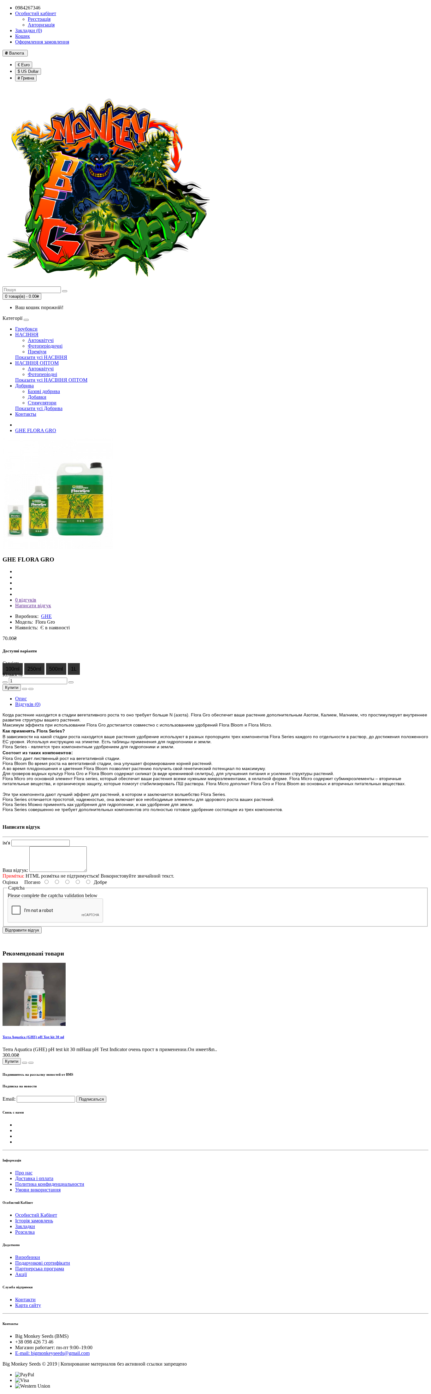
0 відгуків (25, 600)
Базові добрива (44, 391)
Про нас (23, 1172)
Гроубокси (26, 329)
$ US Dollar (28, 71)
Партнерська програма (39, 1268)
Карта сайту (28, 1305)
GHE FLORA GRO (35, 430)
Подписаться (91, 1099)
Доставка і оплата (34, 1178)
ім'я (6, 842)
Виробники (27, 1257)
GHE (46, 616)
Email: (9, 1099)
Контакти (25, 1299)
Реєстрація (39, 19)
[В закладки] (24, 689)
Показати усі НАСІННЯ (41, 357)
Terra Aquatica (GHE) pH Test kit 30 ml (33, 1037)
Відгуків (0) (27, 704)
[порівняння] (30, 689)
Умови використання (38, 1189)
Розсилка (25, 1232)
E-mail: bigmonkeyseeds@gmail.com (52, 1353)
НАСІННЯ (26, 334)
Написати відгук (33, 605)
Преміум (37, 351)
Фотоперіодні (42, 374)
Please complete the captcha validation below (52, 895)
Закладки (25, 1226)
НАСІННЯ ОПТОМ (37, 363)
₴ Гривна (26, 78)
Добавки (37, 397)
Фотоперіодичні (45, 346)
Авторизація (41, 24)
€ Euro (24, 64)
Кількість (12, 674)
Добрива (24, 385)
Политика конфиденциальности (49, 1184)
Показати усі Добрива (38, 408)
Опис (21, 698)
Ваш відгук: (15, 870)
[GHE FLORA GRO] (58, 547)
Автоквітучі (41, 340)
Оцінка (10, 882)
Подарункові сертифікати (42, 1263)
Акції (21, 1274)
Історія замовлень (34, 1220)
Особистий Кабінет (36, 1215)
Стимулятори (42, 402)
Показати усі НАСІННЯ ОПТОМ (51, 380)
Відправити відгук (22, 930)
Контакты (25, 414)
